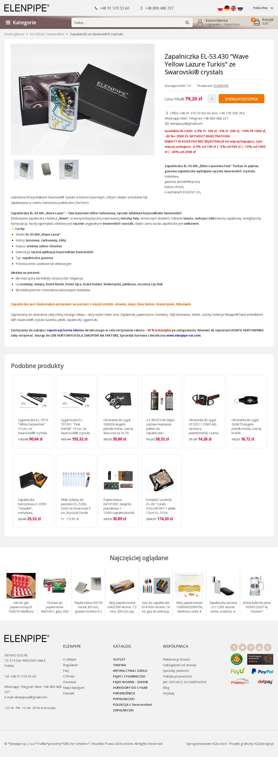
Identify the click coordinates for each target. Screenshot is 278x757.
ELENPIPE (220, 85)
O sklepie (69, 659)
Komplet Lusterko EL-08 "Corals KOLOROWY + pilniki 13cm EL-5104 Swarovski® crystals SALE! (160, 510)
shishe (196, 314)
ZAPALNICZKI (123, 710)
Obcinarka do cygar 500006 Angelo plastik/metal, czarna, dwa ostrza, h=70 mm (118, 428)
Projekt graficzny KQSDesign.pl (251, 743)
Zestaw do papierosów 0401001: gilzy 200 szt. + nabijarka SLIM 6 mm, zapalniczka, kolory (55, 607)
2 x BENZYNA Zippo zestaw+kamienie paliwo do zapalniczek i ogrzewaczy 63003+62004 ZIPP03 (160, 433)
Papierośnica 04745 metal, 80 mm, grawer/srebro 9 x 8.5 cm (88, 607)
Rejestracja (232, 24)
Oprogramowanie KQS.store (206, 743)
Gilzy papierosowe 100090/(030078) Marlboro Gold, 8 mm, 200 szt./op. (189, 607)
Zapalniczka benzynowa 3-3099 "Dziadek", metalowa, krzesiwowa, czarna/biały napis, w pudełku (33, 512)
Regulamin (70, 665)
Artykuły (169, 693)
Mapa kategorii (73, 687)
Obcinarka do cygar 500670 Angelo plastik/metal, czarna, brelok (247, 426)
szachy (206, 314)
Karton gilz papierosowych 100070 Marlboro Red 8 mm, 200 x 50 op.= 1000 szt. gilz (21, 607)
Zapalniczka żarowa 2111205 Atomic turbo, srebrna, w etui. (223, 607)
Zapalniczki (127, 314)
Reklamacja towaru (176, 659)
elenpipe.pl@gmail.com (186, 123)
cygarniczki (90, 320)
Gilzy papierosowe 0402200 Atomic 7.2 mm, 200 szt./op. (122, 606)
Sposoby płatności (176, 670)
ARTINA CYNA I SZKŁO (130, 670)
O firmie (68, 676)
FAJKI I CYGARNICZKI (129, 676)
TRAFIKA (119, 665)
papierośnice (145, 314)
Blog (166, 687)
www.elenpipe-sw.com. (183, 335)
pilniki (61, 320)
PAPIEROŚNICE (124, 693)
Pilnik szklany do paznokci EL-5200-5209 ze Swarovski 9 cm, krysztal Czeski (76, 506)
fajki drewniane (180, 314)
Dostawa (69, 682)
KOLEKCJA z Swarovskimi (47, 34)
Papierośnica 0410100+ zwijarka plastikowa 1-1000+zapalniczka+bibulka (122, 506)
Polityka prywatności (177, 676)
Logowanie (213, 24)
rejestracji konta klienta (65, 330)
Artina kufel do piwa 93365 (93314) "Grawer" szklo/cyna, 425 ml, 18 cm (257, 607)
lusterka (51, 320)
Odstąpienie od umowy (179, 665)
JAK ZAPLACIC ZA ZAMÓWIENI (185, 682)
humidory (161, 314)
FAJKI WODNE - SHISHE (130, 682)
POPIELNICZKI (123, 699)
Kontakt (68, 693)
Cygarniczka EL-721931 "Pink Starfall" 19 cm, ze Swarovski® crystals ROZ (75, 428)
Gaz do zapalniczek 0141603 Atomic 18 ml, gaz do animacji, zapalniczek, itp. (156, 607)
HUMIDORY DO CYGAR (130, 687)
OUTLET (119, 659)
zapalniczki (74, 320)
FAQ (66, 670)
